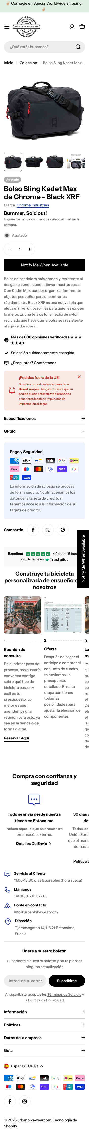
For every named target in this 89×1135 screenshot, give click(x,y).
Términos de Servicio (64, 994)
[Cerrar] (79, 376)
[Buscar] (78, 47)
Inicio (8, 62)
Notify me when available (44, 264)
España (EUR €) (24, 1066)
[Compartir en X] (48, 530)
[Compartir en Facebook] (33, 530)
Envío (41, 219)
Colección (28, 62)
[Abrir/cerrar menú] (7, 27)
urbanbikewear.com (34, 1120)
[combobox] (44, 47)
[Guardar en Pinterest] (63, 530)
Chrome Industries (33, 205)
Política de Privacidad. (46, 1000)
